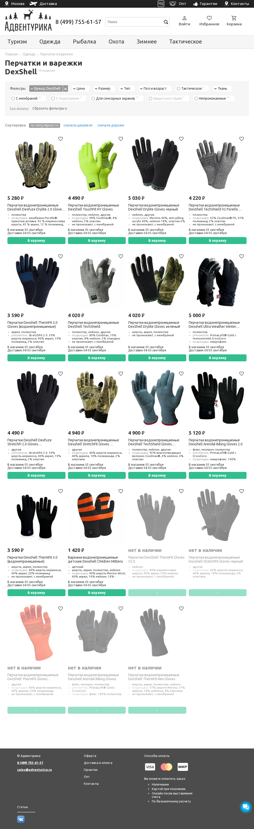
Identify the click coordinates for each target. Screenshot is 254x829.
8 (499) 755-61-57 (78, 22)
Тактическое (185, 41)
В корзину (36, 241)
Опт (87, 776)
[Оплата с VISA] (150, 771)
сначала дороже (110, 125)
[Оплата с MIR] (183, 771)
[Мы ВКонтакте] (21, 822)
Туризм (17, 41)
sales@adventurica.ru (34, 769)
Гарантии (90, 769)
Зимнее (147, 41)
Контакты (91, 783)
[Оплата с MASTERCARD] (166, 771)
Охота (116, 41)
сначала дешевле (78, 125)
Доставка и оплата (98, 762)
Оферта (90, 755)
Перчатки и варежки (56, 54)
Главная (11, 54)
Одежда (50, 41)
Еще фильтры (19, 108)
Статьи (22, 807)
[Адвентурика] (29, 22)
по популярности (45, 125)
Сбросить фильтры (48, 108)
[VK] (161, 4)
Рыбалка (84, 41)
